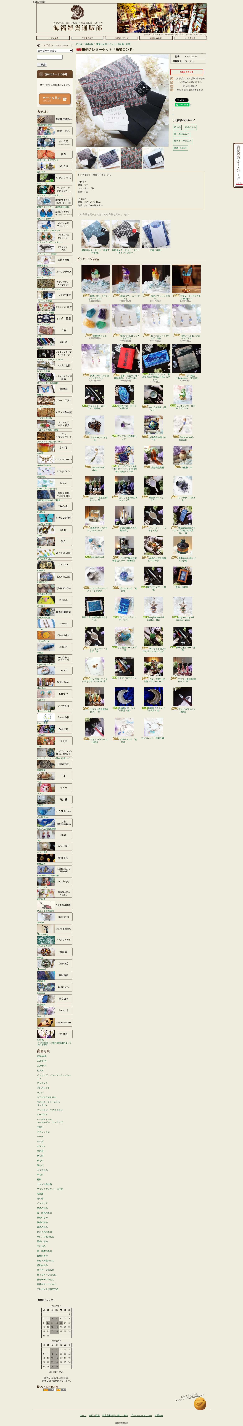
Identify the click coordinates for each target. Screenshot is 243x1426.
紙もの (40, 1155)
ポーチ (40, 1136)
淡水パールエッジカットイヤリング (98, 376)
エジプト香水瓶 (44, 418)
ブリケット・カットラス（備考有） (97, 407)
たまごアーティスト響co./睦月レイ (53, 758)
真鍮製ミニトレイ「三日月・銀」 (126, 709)
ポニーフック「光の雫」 (128, 589)
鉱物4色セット (100, 336)
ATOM (61, 1390)
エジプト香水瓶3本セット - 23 (187, 680)
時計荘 (40, 805)
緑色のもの (42, 1222)
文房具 (40, 348)
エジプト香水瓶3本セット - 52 (99, 499)
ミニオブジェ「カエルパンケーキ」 (185, 406)
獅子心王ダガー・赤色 (185, 648)
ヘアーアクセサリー (46, 1097)
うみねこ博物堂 (44, 523)
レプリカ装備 (43, 371)
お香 (39, 336)
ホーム (53, 38)
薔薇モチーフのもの (46, 1284)
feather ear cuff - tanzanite (186, 438)
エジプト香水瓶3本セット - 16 (99, 710)
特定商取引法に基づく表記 (190, 90)
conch (39, 676)
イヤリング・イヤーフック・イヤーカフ (54, 1077)
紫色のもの (42, 1227)
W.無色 (40, 1040)
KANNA (41, 570)
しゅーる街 (42, 723)
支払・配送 (94, 1415)
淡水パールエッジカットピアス (130, 337)
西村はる (41, 899)
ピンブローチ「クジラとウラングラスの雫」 (95, 680)
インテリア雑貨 (44, 301)
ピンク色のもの (44, 1232)
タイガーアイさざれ (98, 438)
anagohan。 (42, 477)
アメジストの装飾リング (127, 437)
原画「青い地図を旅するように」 (95, 618)
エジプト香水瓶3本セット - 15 (128, 499)
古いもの (41, 172)
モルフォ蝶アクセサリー (48, 230)
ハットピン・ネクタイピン (50, 1110)
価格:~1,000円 (180, 148)
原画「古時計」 (182, 587)
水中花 (40, 453)
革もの (40, 1174)
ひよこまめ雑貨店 (45, 911)
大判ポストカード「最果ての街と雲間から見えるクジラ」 (156, 377)
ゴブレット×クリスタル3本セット (190, 297)
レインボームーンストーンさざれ (97, 589)
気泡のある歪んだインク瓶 (187, 559)
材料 (39, 1179)
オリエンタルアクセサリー (50, 242)
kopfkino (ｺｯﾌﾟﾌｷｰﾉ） (47, 664)
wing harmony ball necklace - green (185, 618)
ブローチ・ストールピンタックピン (48, 1103)
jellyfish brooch (97, 557)
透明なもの (42, 1265)
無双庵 (40, 957)
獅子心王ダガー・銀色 (156, 588)
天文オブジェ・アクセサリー (51, 289)
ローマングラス (44, 277)
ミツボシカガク (44, 946)
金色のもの (42, 1256)
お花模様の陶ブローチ (157, 438)
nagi (39, 840)
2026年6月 (42, 1066)
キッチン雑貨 (43, 324)
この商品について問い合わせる (190, 78)
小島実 (40, 653)
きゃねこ (41, 606)
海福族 (40, 1193)
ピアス (40, 1070)
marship (40, 922)
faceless (40, 1028)
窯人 (39, 547)
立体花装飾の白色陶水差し (128, 529)
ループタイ (42, 1114)
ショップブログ (121, 38)
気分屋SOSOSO (44, 594)
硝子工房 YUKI (44, 559)
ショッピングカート (190, 38)
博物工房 (41, 864)
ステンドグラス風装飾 (47, 383)
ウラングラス (43, 183)
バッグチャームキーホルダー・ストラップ (50, 1121)
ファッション (43, 1132)
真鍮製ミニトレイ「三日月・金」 (155, 709)
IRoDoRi (41, 512)
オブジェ (41, 1146)
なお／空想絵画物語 (46, 828)
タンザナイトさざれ (187, 499)
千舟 (39, 782)
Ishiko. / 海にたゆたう (47, 488)
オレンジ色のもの (45, 1236)
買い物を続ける (190, 86)
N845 (39, 535)
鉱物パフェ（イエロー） (160, 297)
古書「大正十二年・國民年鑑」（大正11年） (127, 376)
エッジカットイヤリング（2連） (160, 337)
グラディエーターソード (127, 679)
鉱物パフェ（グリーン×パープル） (99, 297)
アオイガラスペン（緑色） (98, 740)
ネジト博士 (42, 852)
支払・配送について (87, 38)
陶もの (40, 1165)
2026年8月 (42, 1056)
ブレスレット (43, 1088)
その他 (40, 1198)
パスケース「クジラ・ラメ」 (127, 618)
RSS (48, 1390)
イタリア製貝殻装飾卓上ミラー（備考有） (124, 559)
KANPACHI (42, 582)
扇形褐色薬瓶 (157, 467)
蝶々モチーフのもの (46, 1275)
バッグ (40, 1141)
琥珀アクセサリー (45, 219)
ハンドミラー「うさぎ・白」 (98, 650)
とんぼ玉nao (43, 817)
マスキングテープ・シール (50, 359)
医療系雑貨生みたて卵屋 (48, 500)
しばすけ (41, 699)
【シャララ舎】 (44, 711)
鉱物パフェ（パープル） (130, 297)
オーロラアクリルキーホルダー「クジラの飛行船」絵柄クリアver (124, 469)
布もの (40, 1160)
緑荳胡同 (41, 1004)
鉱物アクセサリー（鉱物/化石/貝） (53, 207)
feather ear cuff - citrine (99, 468)
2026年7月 (42, 1061)
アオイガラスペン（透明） (187, 710)
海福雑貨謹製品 (44, 125)
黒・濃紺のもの (44, 1251)
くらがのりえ (43, 641)
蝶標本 (40, 394)
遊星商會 (41, 981)
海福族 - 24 (187, 467)
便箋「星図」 (156, 250)
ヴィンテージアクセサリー (50, 195)
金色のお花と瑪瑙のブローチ (157, 559)
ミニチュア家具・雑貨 (47, 430)
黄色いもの (42, 1217)
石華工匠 (41, 735)
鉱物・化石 (42, 136)
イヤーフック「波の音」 (128, 740)
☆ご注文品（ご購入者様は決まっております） (55, 1044)
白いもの (41, 1246)
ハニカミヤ (42, 887)
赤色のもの (42, 1208)
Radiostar (41, 993)
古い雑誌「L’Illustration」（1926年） (186, 376)
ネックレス (42, 1083)
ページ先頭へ (200, 1405)
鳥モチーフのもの (45, 1270)
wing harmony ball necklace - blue (155, 618)
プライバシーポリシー (141, 1415)
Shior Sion (41, 688)
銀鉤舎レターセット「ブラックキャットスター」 (126, 251)
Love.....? (41, 1016)
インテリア (42, 1203)
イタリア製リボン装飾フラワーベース (155, 680)
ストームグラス (44, 406)
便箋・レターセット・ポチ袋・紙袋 (113, 44)
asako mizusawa (44, 465)
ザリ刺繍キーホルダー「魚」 (127, 648)
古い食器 (41, 148)
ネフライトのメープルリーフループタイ (154, 650)
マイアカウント (54, 45)
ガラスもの (42, 1170)
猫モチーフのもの (45, 1279)
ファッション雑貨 (45, 312)
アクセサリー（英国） (47, 254)
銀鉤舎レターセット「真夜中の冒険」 (96, 251)
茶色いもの (42, 1241)
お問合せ (156, 38)
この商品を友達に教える (190, 82)
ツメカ (40, 793)
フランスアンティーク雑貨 (50, 1189)
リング (40, 1092)
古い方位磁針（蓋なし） (157, 408)
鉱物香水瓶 (42, 265)
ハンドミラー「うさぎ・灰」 (157, 529)
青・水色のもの (44, 1213)
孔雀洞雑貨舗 (43, 617)
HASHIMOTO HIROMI (48, 875)
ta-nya (39, 746)
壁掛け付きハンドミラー (157, 499)
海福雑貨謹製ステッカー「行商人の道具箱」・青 (184, 530)
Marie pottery (42, 934)
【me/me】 (42, 969)
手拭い (40, 1127)
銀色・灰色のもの (45, 1260)
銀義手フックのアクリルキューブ (97, 529)
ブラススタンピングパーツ (50, 441)
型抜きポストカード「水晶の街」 (127, 407)
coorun (40, 629)
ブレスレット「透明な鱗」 (153, 738)
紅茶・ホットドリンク (47, 160)
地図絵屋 (41, 770)
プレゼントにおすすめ (47, 1289)
